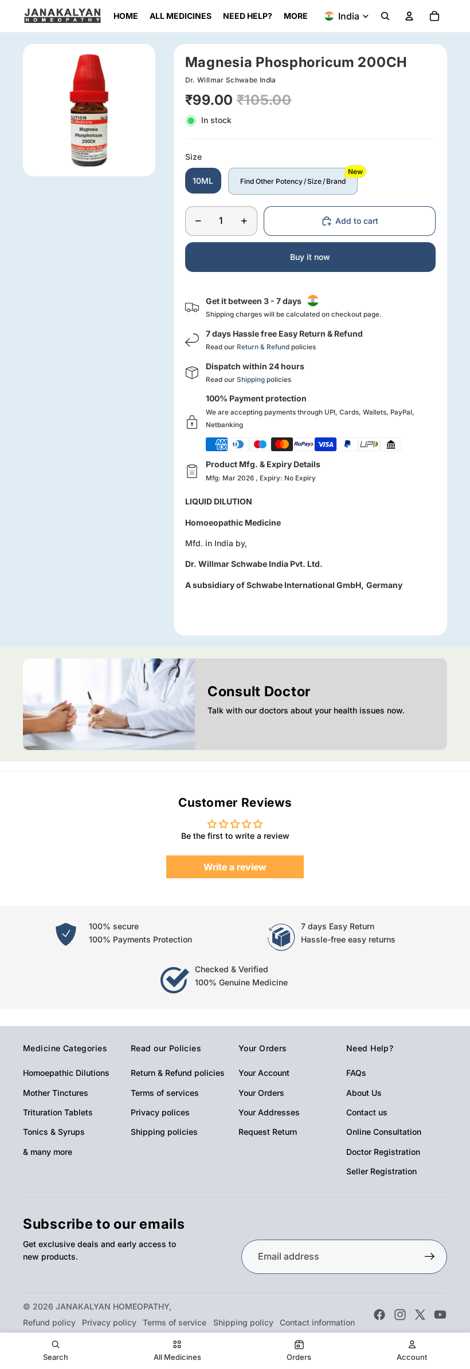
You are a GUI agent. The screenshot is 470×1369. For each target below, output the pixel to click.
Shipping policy (243, 1322)
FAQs (356, 1073)
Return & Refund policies (178, 1073)
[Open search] (385, 16)
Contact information (317, 1322)
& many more (47, 1152)
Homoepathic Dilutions (66, 1073)
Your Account (263, 1073)
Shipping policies (164, 1132)
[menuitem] (296, 16)
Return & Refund (263, 347)
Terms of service (174, 1322)
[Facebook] (379, 1314)
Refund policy (49, 1322)
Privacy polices (160, 1112)
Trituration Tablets (58, 1112)
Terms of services (165, 1093)
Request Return (267, 1132)
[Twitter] (420, 1314)
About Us (364, 1093)
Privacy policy (109, 1322)
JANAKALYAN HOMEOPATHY (112, 1306)
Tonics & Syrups (54, 1132)
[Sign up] (430, 1257)
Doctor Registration (383, 1152)
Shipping (251, 380)
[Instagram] (400, 1314)
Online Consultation (383, 1132)
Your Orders (261, 1093)
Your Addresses (269, 1112)
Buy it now (310, 257)
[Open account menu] (409, 16)
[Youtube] (440, 1314)
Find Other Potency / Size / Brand (293, 181)
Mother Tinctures (55, 1093)
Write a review (235, 867)
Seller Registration (381, 1171)
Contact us (366, 1112)
